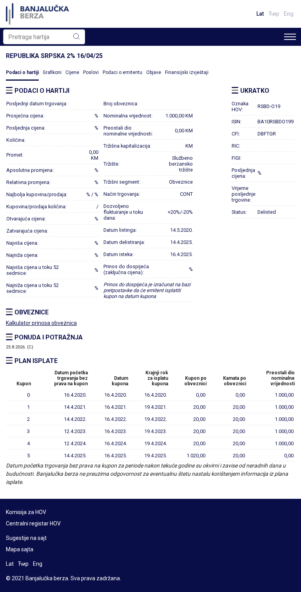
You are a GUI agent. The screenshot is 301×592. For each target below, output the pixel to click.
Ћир (273, 14)
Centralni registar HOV (33, 523)
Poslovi (91, 72)
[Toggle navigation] (290, 36)
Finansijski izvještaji (187, 72)
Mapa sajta (19, 549)
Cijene (72, 72)
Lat (260, 14)
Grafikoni (52, 72)
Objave (153, 72)
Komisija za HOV (26, 512)
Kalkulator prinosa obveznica (41, 323)
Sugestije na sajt (26, 538)
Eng (289, 14)
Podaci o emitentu (122, 72)
